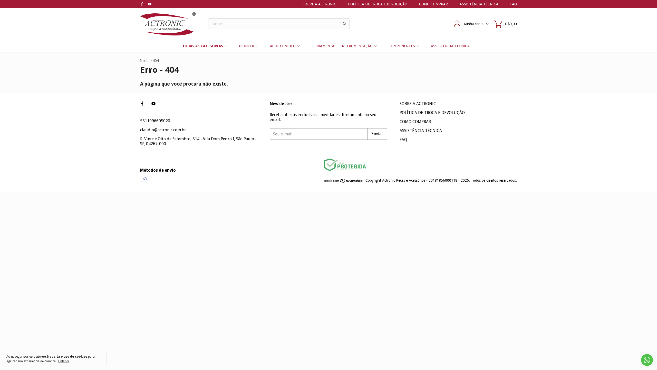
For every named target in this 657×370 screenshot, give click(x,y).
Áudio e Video (283, 46)
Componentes (402, 46)
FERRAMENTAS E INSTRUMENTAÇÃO (342, 46)
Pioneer (246, 46)
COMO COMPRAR (433, 4)
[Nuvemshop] (343, 182)
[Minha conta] (457, 24)
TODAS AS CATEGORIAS (202, 46)
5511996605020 (155, 120)
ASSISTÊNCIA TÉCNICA (479, 4)
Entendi (63, 361)
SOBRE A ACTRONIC (319, 4)
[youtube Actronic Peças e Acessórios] (149, 4)
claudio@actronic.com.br (163, 129)
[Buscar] (345, 23)
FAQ (513, 4)
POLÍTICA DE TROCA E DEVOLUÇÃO (377, 4)
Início (144, 61)
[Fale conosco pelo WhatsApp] (647, 360)
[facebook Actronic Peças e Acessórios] (142, 4)
